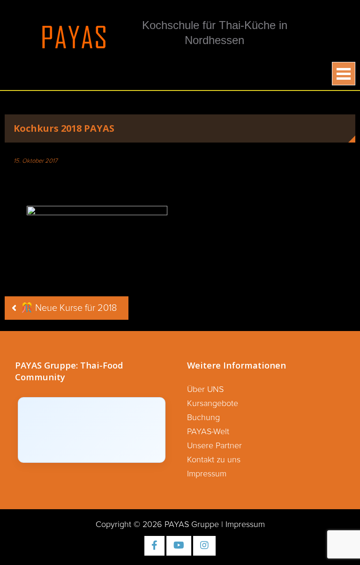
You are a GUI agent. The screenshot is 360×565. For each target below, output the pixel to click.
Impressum (206, 474)
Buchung (203, 418)
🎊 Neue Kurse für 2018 (69, 308)
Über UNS (205, 389)
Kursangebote (212, 403)
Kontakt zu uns (213, 460)
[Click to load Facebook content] (91, 430)
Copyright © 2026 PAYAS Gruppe (157, 524)
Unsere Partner (214, 446)
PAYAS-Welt (208, 432)
